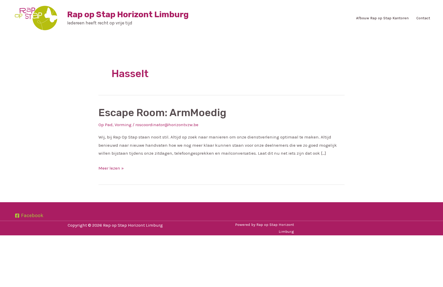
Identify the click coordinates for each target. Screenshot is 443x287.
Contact (423, 18)
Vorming (123, 124)
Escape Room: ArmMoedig (162, 113)
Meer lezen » (111, 167)
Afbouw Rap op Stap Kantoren (382, 18)
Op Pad (105, 124)
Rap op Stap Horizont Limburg (128, 14)
